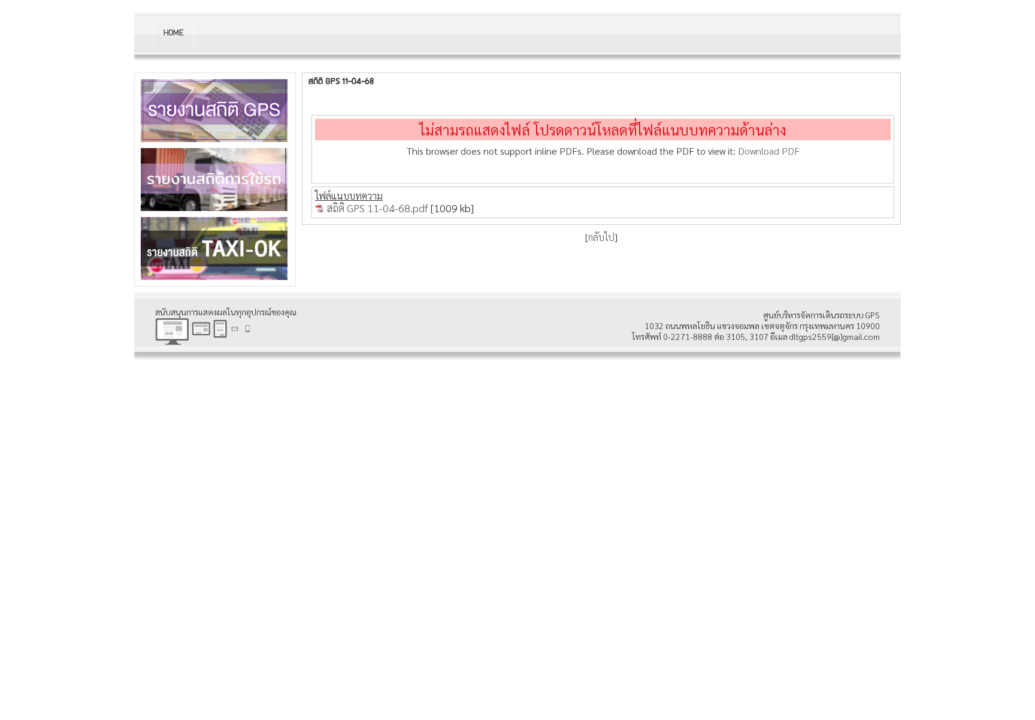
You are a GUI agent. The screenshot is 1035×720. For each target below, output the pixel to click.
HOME (173, 33)
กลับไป (601, 237)
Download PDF (769, 150)
